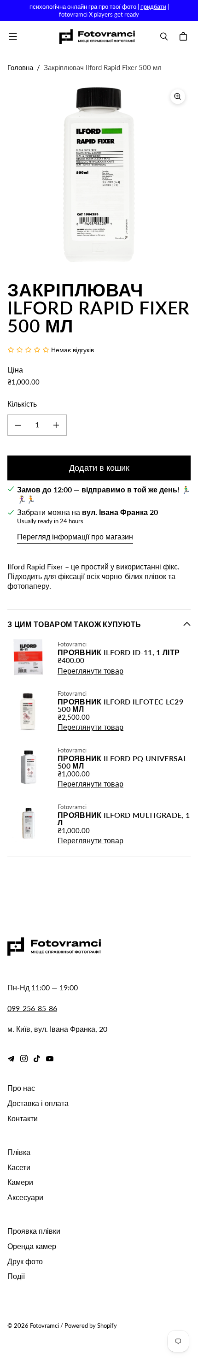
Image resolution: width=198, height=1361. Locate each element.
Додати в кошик (99, 467)
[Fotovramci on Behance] (11, 1058)
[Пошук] (164, 36)
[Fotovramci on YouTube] (49, 1058)
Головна (20, 67)
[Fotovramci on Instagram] (23, 1058)
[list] (99, 175)
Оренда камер (31, 1246)
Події (16, 1276)
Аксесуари (25, 1197)
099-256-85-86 (32, 1008)
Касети (18, 1167)
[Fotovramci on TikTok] (36, 1058)
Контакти (22, 1118)
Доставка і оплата (38, 1103)
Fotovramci (44, 1325)
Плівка (18, 1152)
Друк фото (25, 1261)
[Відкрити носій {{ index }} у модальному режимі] (99, 176)
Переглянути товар (90, 670)
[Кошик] (184, 36)
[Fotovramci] (97, 37)
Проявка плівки (33, 1230)
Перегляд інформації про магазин (75, 536)
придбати (153, 6)
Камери (20, 1182)
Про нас (21, 1087)
